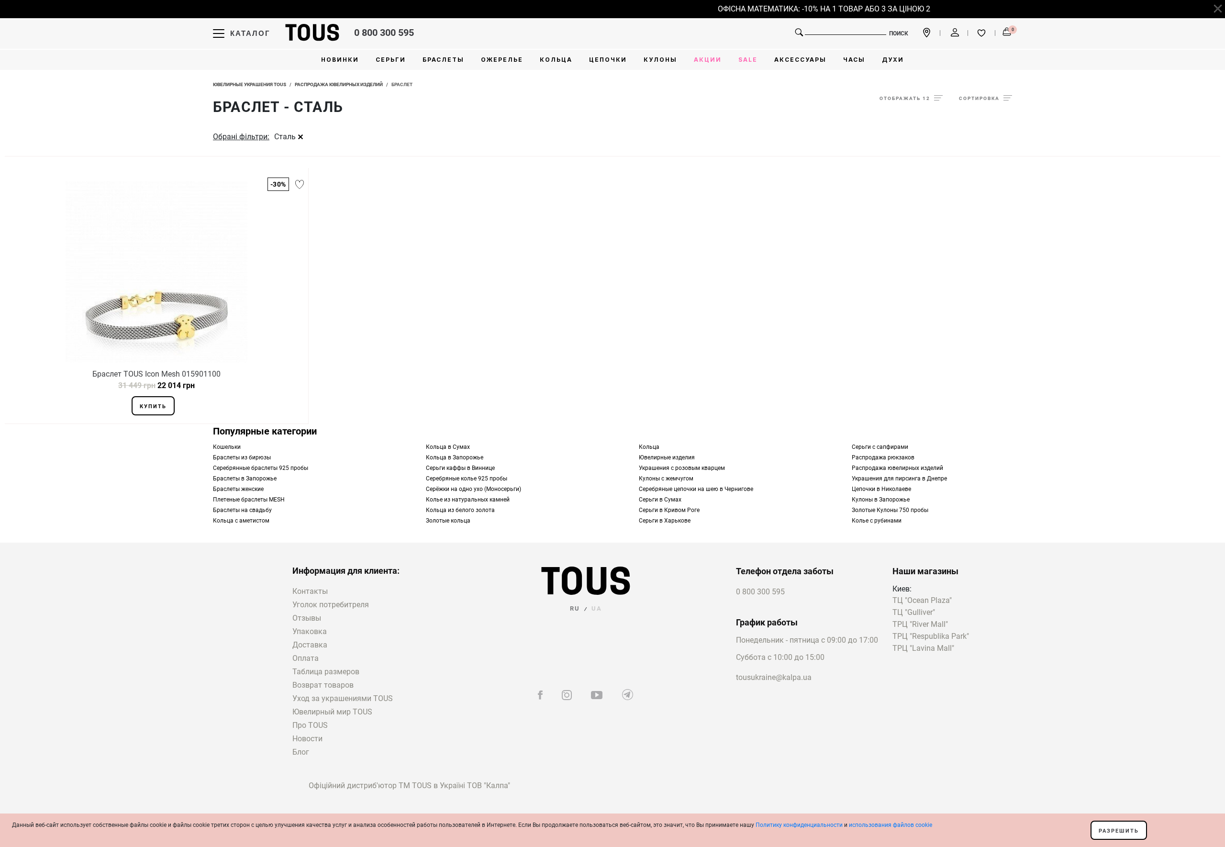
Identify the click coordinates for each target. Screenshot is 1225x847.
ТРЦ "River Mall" (920, 625)
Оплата (305, 658)
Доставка (309, 644)
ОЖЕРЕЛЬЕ (502, 59)
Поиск (898, 33)
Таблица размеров (325, 671)
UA (596, 608)
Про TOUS (310, 725)
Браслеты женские (238, 489)
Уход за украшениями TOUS (342, 698)
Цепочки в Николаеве (881, 489)
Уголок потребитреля (330, 604)
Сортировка (979, 98)
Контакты (310, 591)
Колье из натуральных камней (468, 499)
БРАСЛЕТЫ (443, 59)
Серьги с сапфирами (880, 447)
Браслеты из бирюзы (242, 457)
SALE (747, 59)
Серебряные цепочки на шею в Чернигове (696, 489)
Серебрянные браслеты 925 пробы (260, 468)
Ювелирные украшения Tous (249, 84)
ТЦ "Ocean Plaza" (922, 601)
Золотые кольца (448, 521)
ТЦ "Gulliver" (913, 613)
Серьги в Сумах (660, 499)
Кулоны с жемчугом (666, 478)
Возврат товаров (323, 685)
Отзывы (306, 618)
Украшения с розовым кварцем (682, 468)
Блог (300, 752)
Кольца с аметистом (241, 521)
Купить (153, 406)
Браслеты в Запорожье (245, 478)
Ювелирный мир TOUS (332, 711)
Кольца (649, 447)
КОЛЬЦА (556, 59)
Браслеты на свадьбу (242, 510)
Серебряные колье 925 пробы (466, 478)
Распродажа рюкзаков (883, 457)
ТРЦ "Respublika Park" (930, 637)
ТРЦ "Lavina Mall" (923, 649)
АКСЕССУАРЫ (800, 59)
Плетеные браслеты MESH (249, 499)
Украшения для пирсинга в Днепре (899, 478)
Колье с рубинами (877, 521)
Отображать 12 (905, 98)
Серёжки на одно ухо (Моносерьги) (473, 489)
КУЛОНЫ (660, 59)
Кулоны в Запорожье (881, 499)
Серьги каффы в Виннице (460, 468)
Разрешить (1119, 831)
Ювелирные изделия (667, 457)
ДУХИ (893, 59)
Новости (307, 738)
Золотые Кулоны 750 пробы (890, 510)
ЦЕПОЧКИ (608, 59)
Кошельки (227, 447)
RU (575, 608)
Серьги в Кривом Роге (669, 510)
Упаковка (309, 631)
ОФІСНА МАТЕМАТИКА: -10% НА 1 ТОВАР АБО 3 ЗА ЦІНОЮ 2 (818, 8)
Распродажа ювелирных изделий (339, 84)
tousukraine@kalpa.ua (774, 677)
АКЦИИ (708, 59)
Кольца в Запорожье (454, 457)
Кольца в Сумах (448, 447)
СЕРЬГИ (391, 59)
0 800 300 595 (384, 32)
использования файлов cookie (890, 825)
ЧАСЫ (854, 59)
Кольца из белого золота (460, 510)
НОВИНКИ (340, 59)
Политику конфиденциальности (799, 825)
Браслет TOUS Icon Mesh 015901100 (156, 374)
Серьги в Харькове (664, 521)
